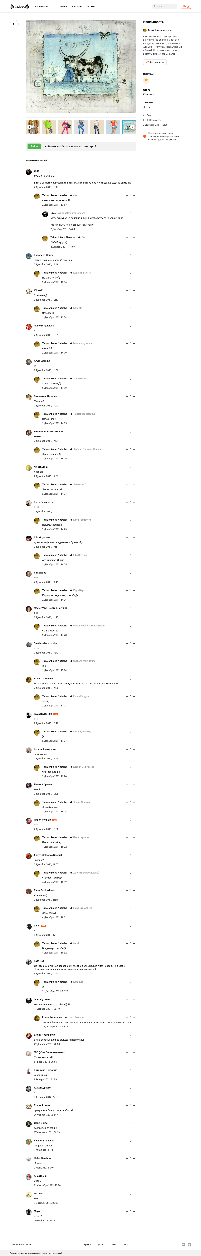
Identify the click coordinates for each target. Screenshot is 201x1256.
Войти (34, 146)
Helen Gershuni (42, 1158)
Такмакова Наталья (45, 396)
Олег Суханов (42, 999)
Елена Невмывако (45, 1034)
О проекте (87, 1245)
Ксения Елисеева (44, 1140)
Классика (148, 94)
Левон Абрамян (43, 784)
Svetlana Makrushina (45, 643)
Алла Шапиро (42, 361)
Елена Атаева (42, 1105)
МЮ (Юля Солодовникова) (49, 1052)
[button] (29, 127)
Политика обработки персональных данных (28, 1253)
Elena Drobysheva (44, 890)
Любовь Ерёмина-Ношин (48, 431)
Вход (186, 6)
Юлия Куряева (42, 1087)
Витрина (91, 6)
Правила (100, 1245)
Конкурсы (77, 6)
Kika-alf (38, 290)
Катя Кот (39, 961)
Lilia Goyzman (42, 537)
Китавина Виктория (45, 1070)
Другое (147, 107)
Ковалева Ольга (43, 255)
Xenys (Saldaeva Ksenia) (48, 855)
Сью (36, 171)
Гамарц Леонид (45, 713)
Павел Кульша (45, 819)
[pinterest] (189, 1244)
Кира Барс (40, 572)
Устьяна (38, 1193)
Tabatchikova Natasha (54, 195)
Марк (37, 1211)
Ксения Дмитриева (45, 749)
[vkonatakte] (183, 1244)
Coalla (60, 1253)
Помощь (113, 1245)
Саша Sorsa (41, 1123)
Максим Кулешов (44, 325)
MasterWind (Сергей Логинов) (51, 608)
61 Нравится (157, 62)
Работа (63, 6)
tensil (39, 925)
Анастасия (40, 1176)
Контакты (126, 1245)
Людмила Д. (41, 466)
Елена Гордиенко (44, 678)
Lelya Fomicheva (43, 502)
